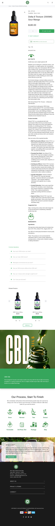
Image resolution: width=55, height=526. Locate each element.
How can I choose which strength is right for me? (25, 274)
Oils (32, 47)
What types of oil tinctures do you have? (23, 262)
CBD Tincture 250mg (17, 312)
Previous (9, 301)
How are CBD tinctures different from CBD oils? (25, 268)
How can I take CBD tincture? (20, 257)
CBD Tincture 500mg (37, 312)
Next (45, 301)
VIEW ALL (27, 325)
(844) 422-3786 (17, 477)
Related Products (13, 288)
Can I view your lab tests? (19, 279)
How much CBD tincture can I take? (22, 251)
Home (10, 6)
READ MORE (11, 456)
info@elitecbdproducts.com (21, 475)
